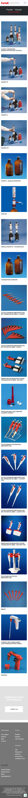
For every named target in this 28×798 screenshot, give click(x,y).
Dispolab (18, 9)
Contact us (14, 709)
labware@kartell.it (6, 776)
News (2, 739)
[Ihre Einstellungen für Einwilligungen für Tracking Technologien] (25, 795)
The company (4, 734)
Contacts (3, 741)
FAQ (16, 749)
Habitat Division (5, 772)
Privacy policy (19, 756)
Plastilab (9, 9)
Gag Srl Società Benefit (16, 795)
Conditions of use (20, 758)
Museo (3, 774)
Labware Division (5, 769)
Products (3, 736)
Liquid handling (14, 12)
